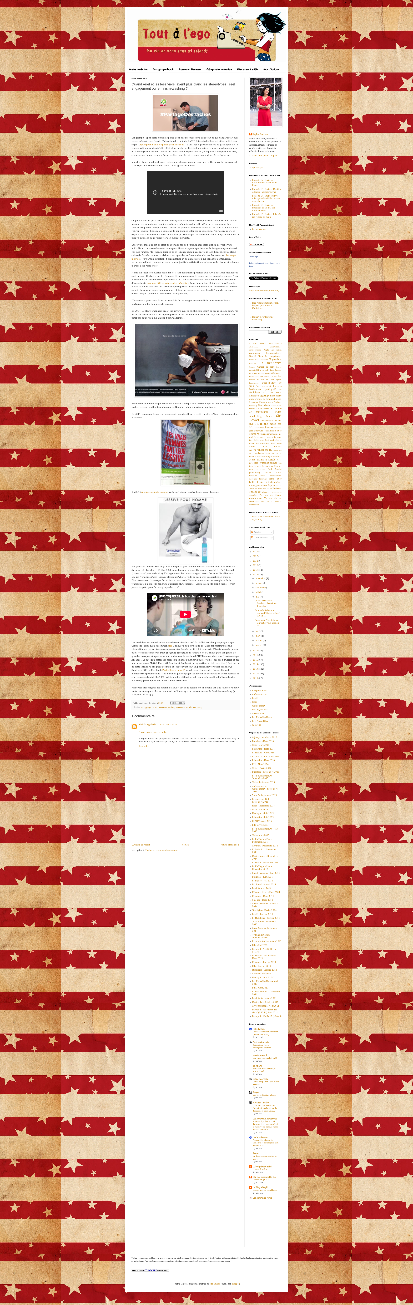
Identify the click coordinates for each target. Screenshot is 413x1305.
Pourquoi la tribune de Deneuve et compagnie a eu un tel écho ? (265, 1143)
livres (279, 444)
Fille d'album (259, 1029)
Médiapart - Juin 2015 (263, 813)
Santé (271, 479)
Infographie (259, 427)
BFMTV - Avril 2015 (262, 821)
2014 (255, 664)
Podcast (268, 472)
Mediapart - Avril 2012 (263, 977)
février (259, 640)
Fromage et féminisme (190, 69)
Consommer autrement (259, 376)
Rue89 (255, 698)
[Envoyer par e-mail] (171, 703)
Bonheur (252, 364)
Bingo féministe (261, 359)
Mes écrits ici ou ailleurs (265, 463)
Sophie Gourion (260, 134)
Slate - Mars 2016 (260, 745)
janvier (259, 645)
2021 (255, 561)
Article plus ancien (230, 845)
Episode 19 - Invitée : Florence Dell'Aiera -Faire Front (264, 183)
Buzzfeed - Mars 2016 (263, 741)
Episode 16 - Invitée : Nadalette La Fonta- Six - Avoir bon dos (264, 208)
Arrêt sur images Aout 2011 (265, 1006)
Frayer (256, 1092)
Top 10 (271, 485)
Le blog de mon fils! (262, 1167)
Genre (269, 416)
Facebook (264, 402)
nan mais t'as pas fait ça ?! (265, 1058)
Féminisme (180, 707)
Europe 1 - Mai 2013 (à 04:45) (267, 1016)
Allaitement (253, 347)
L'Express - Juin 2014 (262, 877)
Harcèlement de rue (271, 421)
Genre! (256, 1153)
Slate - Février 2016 (262, 768)
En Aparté (257, 1066)
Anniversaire (276, 347)
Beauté (252, 356)
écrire (279, 392)
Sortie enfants (275, 482)
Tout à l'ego (253, 257)
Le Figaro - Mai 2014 (262, 881)
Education (254, 396)
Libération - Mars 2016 (263, 749)
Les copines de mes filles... (265, 1190)
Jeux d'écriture (271, 69)
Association (277, 350)
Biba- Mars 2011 (260, 988)
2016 (255, 655)
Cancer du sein (265, 367)
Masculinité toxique (263, 456)
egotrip (264, 395)
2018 (255, 574)
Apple (266, 350)
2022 (255, 556)
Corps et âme (276, 376)
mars (258, 636)
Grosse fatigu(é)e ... (262, 1180)
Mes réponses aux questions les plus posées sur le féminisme (265, 306)
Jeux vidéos (269, 431)
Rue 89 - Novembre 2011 (264, 998)
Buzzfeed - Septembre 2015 (265, 772)
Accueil (185, 845)
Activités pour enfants (270, 344)
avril (258, 631)
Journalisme (266, 434)
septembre (261, 588)
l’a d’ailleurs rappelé (173, 670)
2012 (255, 673)
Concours (277, 373)
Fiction (259, 409)
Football (266, 409)
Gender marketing (138, 69)
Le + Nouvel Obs (260, 721)
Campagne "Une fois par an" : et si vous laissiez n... (267, 623)
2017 (255, 651)
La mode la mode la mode (269, 437)
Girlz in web (258, 713)
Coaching (253, 373)
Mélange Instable (261, 1103)
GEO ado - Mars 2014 (262, 900)
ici (170, 646)
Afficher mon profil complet (263, 155)
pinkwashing (254, 472)
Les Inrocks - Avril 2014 (264, 884)
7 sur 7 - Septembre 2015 (264, 795)
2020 (255, 565)
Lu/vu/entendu (258, 450)
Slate (254, 702)
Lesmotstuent (262, 443)
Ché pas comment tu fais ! (265, 1177)
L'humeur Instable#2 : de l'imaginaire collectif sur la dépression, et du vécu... (265, 1108)
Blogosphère (275, 359)
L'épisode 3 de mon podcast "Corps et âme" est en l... (267, 613)
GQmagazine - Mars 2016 (264, 737)
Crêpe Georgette (260, 1079)
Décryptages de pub (163, 69)
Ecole (270, 392)
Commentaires (260, 538)
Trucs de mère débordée (260, 489)
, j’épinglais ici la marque (154, 492)
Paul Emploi (274, 469)
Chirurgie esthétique (265, 370)
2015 (255, 660)
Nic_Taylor (215, 1284)
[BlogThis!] (174, 703)
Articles (257, 532)
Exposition (253, 402)
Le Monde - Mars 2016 (263, 753)
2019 (255, 570)
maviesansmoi (260, 1055)
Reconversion (275, 476)
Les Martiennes (260, 1137)
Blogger (235, 1284)
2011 (255, 678)
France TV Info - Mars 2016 (265, 757)
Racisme (263, 476)
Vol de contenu (274, 502)
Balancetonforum (274, 353)
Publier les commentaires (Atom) (161, 850)
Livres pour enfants (265, 446)
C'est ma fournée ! (261, 1042)
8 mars (253, 344)
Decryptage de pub (149, 707)
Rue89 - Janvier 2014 (262, 914)
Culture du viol (265, 380)
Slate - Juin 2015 (260, 810)
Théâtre (263, 485)
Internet (269, 427)
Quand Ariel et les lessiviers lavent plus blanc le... (266, 603)
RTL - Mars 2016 (260, 764)
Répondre (144, 746)
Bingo (251, 359)
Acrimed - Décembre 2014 (265, 846)
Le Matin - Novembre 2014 (265, 863)
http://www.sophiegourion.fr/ (264, 291)
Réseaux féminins (258, 479)
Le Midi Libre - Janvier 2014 (266, 918)
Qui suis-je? (257, 168)
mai (258, 597)
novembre (261, 578)
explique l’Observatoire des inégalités (168, 283)
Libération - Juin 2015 (263, 817)
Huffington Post (260, 710)
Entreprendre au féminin (219, 69)
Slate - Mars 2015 (260, 835)
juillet (259, 592)
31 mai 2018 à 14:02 (167, 724)
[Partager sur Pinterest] (183, 703)
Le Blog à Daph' (260, 1187)
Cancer (252, 367)
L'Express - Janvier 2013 (264, 962)
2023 (255, 552)
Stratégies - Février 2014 (264, 910)
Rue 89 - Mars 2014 (261, 888)
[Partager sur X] (177, 703)
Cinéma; (278, 370)
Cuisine (252, 380)
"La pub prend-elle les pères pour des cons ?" (161, 144)
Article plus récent (141, 845)
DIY (264, 392)
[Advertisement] (185, 819)
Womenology (258, 706)
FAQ (271, 402)
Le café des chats (260, 1169)
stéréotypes (254, 485)
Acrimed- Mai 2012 (261, 974)
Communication (265, 373)
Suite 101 (256, 725)
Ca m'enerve (271, 363)
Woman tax (254, 505)
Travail (278, 485)
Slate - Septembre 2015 (263, 782)
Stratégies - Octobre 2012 (264, 970)
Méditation (277, 456)
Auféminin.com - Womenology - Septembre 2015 (265, 789)
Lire (273, 443)
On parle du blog (270, 466)
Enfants (278, 399)
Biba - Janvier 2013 (261, 966)
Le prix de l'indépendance (264, 1095)
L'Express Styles (259, 690)
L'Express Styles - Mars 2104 (266, 892)
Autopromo (255, 353)
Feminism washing (167, 707)
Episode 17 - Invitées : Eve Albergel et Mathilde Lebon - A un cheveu (266, 199)
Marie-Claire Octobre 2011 (265, 1002)
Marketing (259, 453)
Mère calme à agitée (247, 69)
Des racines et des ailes (269, 386)
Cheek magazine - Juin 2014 (266, 873)
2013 (255, 669)
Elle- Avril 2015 (260, 825)
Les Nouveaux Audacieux (265, 1119)
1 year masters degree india (152, 732)
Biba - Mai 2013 (260, 945)
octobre (259, 583)
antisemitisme (255, 350)
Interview (278, 427)
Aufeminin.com (259, 694)
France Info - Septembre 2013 (267, 941)
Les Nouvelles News (262, 717)
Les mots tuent (259, 229)
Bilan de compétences (270, 356)
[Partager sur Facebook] (180, 703)
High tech (254, 424)
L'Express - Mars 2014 (263, 896)
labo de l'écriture (257, 440)
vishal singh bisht (147, 724)
